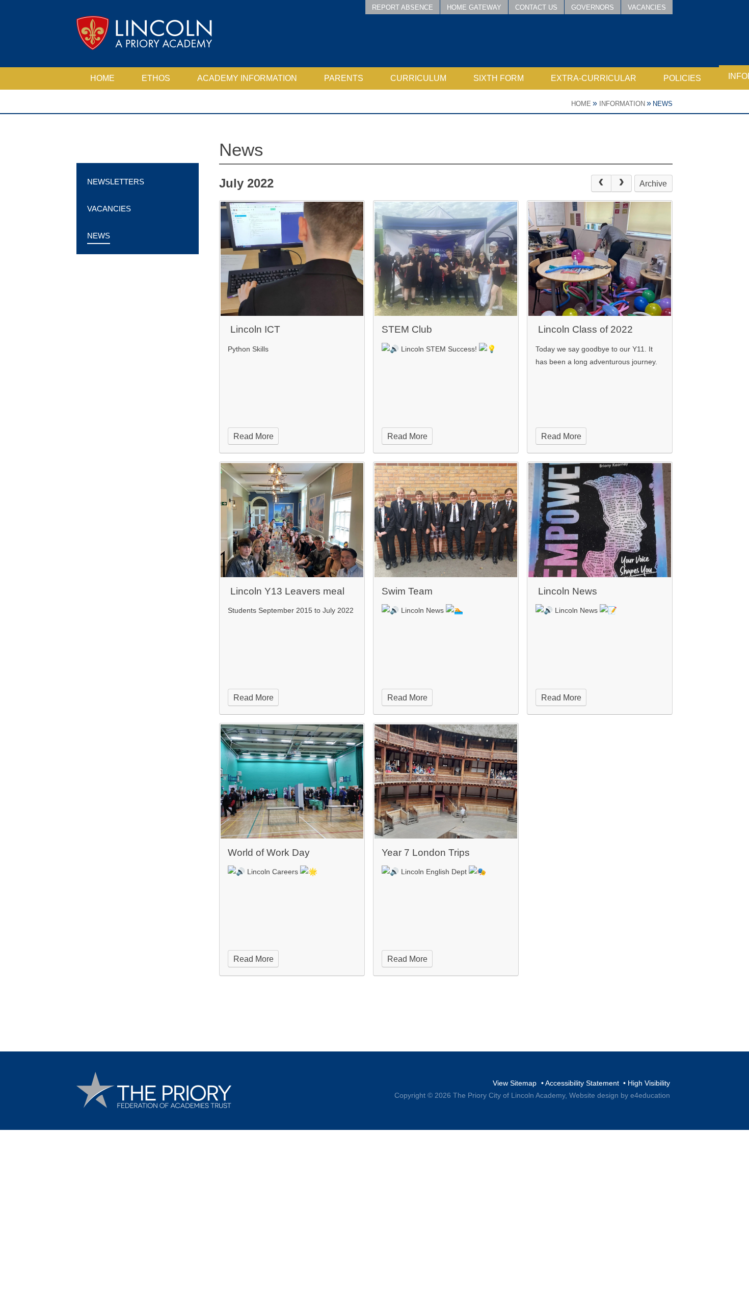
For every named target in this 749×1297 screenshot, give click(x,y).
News (663, 103)
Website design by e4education (619, 1095)
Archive (653, 183)
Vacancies (647, 7)
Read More (253, 436)
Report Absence (402, 7)
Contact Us (536, 7)
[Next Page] (621, 183)
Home (581, 103)
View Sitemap (515, 1083)
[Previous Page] (601, 183)
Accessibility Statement (582, 1083)
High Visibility (649, 1083)
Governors (592, 7)
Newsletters (115, 181)
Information (622, 103)
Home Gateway (474, 7)
